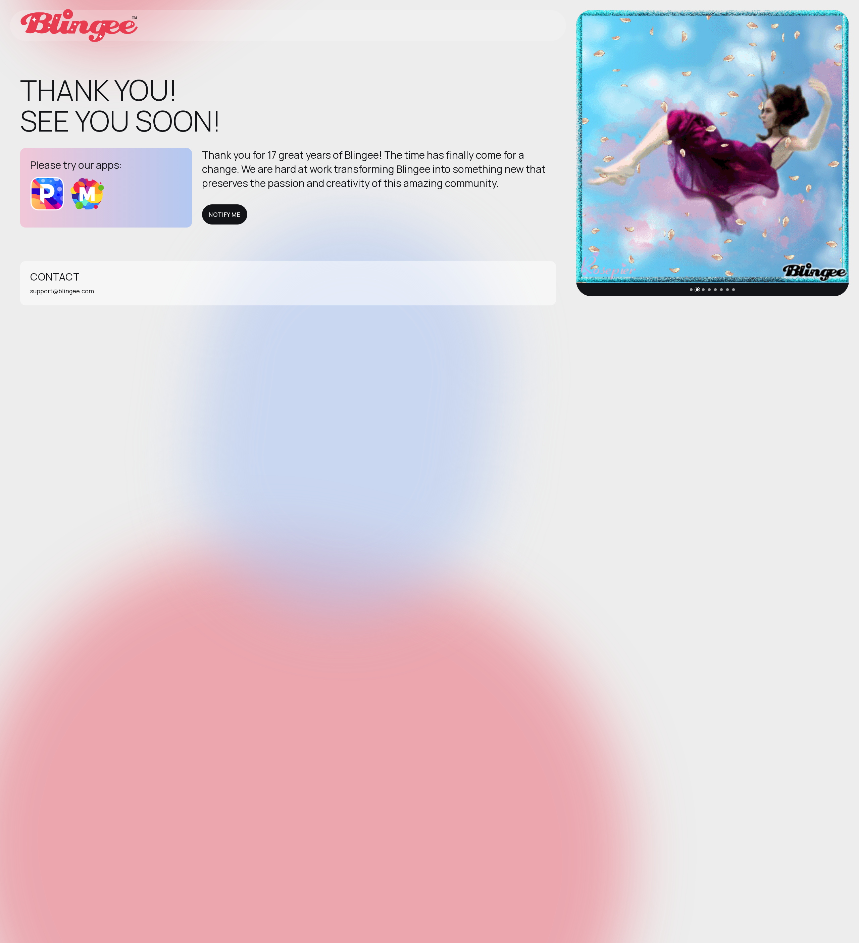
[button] (691, 289)
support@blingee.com (62, 291)
